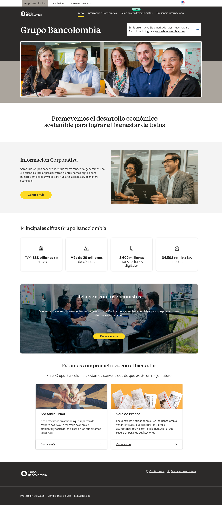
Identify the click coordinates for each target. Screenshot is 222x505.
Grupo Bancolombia (35, 3)
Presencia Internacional (170, 13)
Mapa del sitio (82, 496)
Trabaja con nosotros (183, 471)
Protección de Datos (32, 496)
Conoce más (36, 195)
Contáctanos (156, 471)
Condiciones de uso (59, 496)
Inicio (81, 13)
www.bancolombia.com (170, 31)
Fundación (58, 3)
